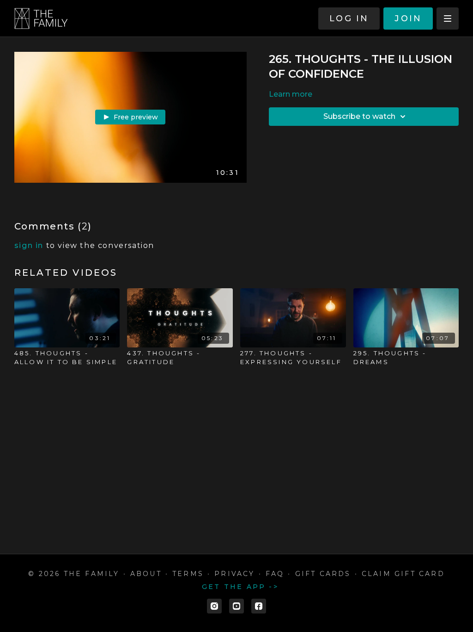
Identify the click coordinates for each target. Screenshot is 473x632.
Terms (188, 574)
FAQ (275, 574)
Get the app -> (240, 586)
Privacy (234, 574)
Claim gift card (403, 574)
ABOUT (146, 574)
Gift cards (323, 574)
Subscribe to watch (359, 116)
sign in (28, 245)
